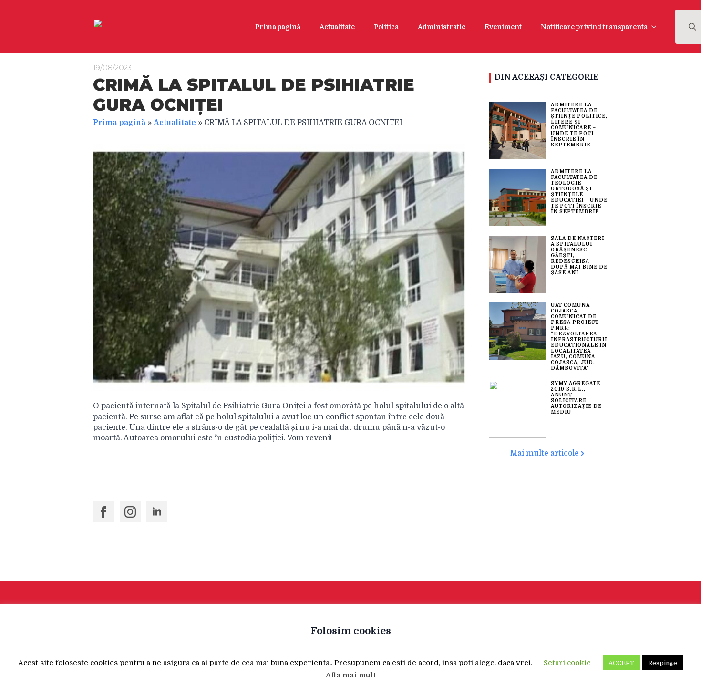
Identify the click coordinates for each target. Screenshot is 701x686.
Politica (386, 27)
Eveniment (503, 27)
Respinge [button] (662, 662)
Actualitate (337, 27)
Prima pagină (277, 27)
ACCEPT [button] (621, 662)
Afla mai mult (351, 675)
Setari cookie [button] (567, 662)
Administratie (441, 27)
